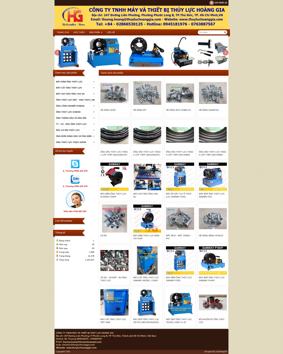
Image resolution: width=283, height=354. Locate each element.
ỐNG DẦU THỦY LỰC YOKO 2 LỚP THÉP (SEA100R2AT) (147, 153)
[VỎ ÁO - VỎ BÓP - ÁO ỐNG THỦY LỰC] (114, 260)
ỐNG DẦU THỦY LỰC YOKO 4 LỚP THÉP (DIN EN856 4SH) (212, 155)
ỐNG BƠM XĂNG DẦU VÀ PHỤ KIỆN (74, 136)
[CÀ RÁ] (114, 219)
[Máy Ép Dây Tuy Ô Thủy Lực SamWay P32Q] (180, 177)
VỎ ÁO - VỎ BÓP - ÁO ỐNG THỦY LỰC (113, 279)
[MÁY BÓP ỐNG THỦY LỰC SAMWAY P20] (213, 177)
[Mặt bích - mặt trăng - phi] (180, 219)
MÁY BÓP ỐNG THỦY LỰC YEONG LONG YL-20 (179, 320)
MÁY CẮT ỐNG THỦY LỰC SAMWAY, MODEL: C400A (146, 279)
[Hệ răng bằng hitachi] (213, 219)
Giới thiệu (79, 32)
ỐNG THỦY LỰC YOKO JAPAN (71, 142)
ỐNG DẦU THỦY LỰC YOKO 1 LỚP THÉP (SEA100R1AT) (114, 153)
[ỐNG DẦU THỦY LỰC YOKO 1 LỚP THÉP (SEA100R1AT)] (114, 135)
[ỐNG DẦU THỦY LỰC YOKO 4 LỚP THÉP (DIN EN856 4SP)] (180, 135)
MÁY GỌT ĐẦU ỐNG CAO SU (70, 94)
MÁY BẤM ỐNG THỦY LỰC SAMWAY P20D (179, 279)
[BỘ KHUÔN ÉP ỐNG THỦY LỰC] (213, 302)
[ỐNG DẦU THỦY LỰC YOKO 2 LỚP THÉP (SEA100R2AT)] (147, 135)
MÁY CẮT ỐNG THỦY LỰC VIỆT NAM (113, 320)
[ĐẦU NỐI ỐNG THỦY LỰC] (141, 67)
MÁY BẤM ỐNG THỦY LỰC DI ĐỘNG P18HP (113, 195)
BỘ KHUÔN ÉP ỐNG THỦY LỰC (211, 320)
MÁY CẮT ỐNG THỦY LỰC (69, 88)
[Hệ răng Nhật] (114, 93)
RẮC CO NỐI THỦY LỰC (68, 130)
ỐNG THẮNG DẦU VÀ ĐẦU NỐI (71, 118)
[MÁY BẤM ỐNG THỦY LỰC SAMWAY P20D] (180, 260)
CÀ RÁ (103, 235)
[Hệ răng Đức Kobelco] (180, 93)
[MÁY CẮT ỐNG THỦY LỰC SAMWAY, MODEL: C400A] (147, 260)
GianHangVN (221, 352)
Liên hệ (111, 32)
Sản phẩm (94, 32)
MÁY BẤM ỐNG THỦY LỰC (69, 81)
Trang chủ (63, 32)
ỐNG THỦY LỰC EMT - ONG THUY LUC (75, 100)
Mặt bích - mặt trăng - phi (178, 237)
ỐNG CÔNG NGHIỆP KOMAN (70, 106)
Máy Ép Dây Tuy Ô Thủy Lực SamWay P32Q (178, 195)
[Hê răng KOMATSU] (213, 93)
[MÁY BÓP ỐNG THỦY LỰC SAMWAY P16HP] (213, 260)
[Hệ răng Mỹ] (147, 93)
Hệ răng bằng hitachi (211, 235)
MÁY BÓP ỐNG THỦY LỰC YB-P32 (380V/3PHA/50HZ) (146, 320)
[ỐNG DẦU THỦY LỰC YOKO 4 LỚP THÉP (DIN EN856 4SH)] (213, 135)
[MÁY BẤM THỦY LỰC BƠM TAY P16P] (147, 219)
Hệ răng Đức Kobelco (178, 110)
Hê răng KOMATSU (209, 110)
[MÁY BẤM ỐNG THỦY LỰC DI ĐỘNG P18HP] (114, 177)
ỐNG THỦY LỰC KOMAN (68, 112)
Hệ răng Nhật (108, 110)
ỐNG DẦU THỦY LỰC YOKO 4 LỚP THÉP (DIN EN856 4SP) (179, 155)
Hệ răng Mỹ (139, 110)
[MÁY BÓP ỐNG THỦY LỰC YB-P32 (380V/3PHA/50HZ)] (147, 302)
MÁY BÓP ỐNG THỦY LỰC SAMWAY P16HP (212, 279)
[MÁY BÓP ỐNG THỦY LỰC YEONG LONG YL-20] (180, 302)
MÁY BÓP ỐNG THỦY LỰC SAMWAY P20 (212, 195)
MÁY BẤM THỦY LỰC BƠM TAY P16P (146, 237)
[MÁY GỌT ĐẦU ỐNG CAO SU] (147, 177)
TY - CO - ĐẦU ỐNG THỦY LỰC (71, 124)
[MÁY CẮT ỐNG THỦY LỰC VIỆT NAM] (114, 302)
